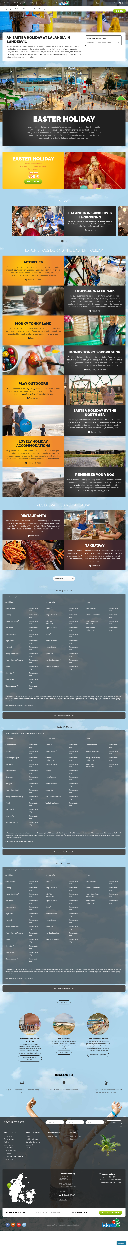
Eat (35, 9)
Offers (50, 3)
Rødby (32, 3)
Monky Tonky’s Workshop (96, 369)
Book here (33, 181)
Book (119, 11)
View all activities (34, 280)
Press (28, 1148)
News (28, 1136)
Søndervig (17, 3)
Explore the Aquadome (98, 1055)
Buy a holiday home (33, 1142)
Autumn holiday (75, 1136)
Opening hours (9, 1139)
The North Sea (96, 432)
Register (113, 1122)
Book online (110, 1212)
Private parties (53, 1136)
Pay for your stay (10, 1151)
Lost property (9, 1159)
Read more (91, 229)
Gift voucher (8, 1148)
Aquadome (96, 311)
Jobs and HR (30, 1145)
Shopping (41, 9)
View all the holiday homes (30, 1058)
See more (64, 1002)
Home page (8, 1136)
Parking (6, 1142)
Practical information (53, 9)
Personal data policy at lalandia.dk (64, 1225)
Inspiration (41, 3)
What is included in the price (99, 43)
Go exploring (64, 1052)
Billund (25, 3)
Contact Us (62, 1199)
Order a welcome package (13, 1156)
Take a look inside (34, 463)
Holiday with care (32, 1139)
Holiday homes (27, 9)
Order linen (7, 1153)
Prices (72, 1139)
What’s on (17, 9)
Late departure (9, 1145)
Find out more (34, 398)
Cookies (76, 1225)
